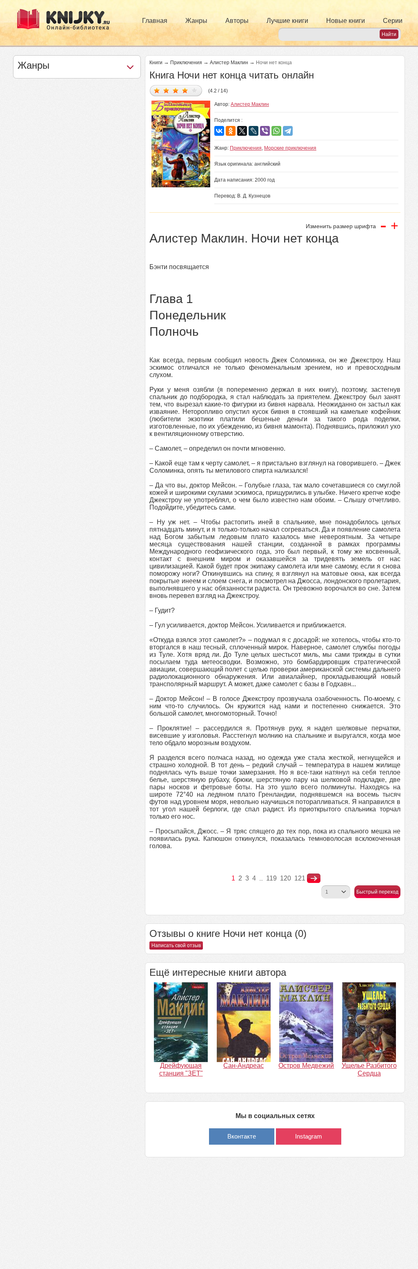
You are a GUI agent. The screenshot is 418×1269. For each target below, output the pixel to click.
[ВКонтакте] (219, 131)
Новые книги (345, 20)
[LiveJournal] (253, 131)
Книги (155, 62)
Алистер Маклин (229, 62)
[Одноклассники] (231, 131)
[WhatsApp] (276, 131)
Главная (154, 20)
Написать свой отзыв (176, 945)
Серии (392, 20)
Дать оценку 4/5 (185, 90)
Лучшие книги (287, 20)
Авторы (237, 20)
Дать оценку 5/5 (194, 90)
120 (285, 878)
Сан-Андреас (243, 1065)
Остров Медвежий (306, 1065)
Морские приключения (290, 148)
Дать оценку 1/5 (156, 90)
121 (299, 878)
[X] (242, 131)
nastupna (313, 878)
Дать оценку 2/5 (166, 90)
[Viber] (265, 131)
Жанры (196, 20)
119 (271, 878)
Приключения (186, 62)
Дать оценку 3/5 (175, 90)
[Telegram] (288, 131)
